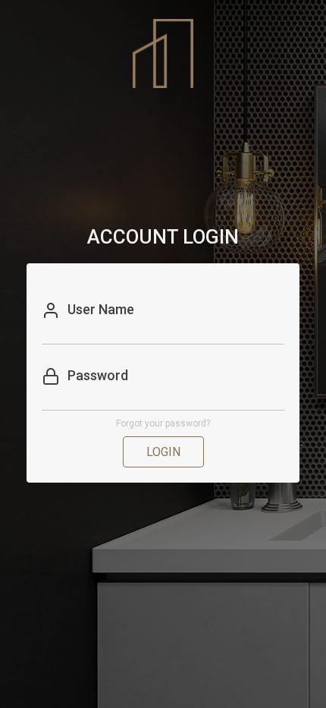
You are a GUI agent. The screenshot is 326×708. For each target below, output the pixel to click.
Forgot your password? (163, 423)
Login (163, 452)
